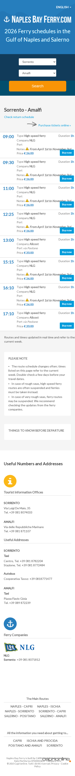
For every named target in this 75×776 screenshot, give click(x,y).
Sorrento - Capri (52, 711)
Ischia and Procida (42, 740)
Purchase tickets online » (54, 125)
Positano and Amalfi (25, 745)
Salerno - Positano (20, 716)
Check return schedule (19, 117)
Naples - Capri (22, 706)
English (62, 7)
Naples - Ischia (48, 706)
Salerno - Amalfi (53, 716)
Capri (17, 740)
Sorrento (55, 745)
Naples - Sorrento (19, 711)
